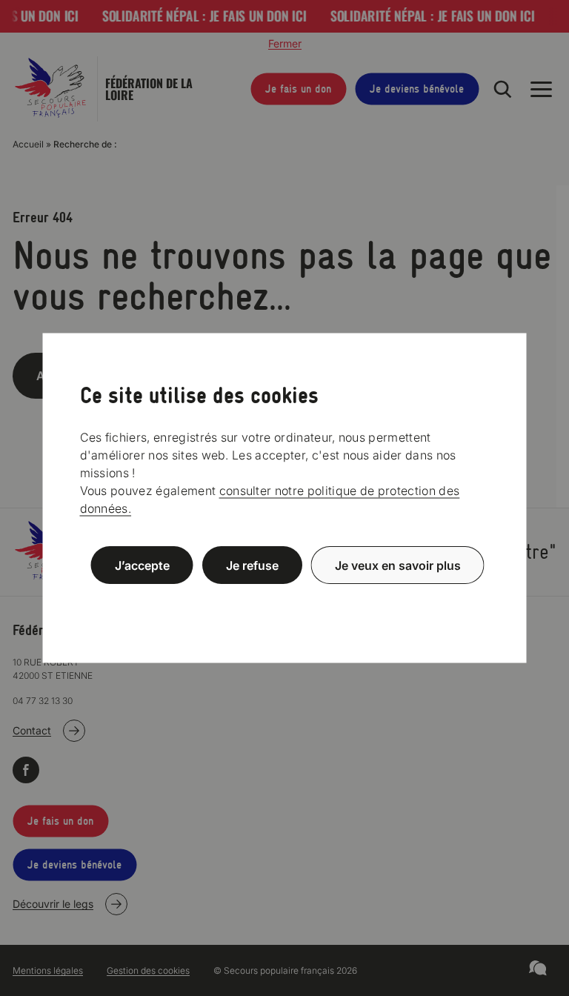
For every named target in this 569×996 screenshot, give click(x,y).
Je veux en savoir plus (398, 565)
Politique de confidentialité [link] (284, 601)
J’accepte (142, 565)
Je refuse (252, 565)
